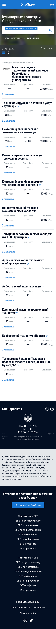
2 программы (8, 120)
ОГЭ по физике (28, 585)
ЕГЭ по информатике (28, 539)
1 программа (8, 94)
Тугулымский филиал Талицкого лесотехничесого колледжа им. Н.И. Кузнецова (26, 362)
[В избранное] (32, 79)
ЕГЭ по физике (28, 544)
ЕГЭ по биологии (28, 534)
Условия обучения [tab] (13, 38)
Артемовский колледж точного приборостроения (23, 261)
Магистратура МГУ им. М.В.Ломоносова (28, 429)
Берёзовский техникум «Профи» (23, 336)
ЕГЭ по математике (28, 525)
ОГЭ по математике (28, 567)
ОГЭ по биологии (28, 576)
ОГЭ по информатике (28, 581)
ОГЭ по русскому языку (28, 562)
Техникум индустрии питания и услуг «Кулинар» (27, 104)
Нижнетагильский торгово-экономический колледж (20, 209)
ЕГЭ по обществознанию (28, 530)
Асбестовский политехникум (21, 286)
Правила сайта (28, 613)
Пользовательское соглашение (28, 607)
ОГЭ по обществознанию (28, 571)
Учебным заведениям (27, 602)
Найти (51, 30)
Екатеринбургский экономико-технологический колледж (22, 183)
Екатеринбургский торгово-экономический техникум (20, 130)
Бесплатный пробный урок (28, 505)
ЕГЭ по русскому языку (28, 521)
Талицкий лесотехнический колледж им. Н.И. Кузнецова (27, 235)
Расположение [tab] (33, 38)
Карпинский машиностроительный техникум (25, 311)
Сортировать (46, 48)
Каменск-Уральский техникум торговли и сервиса (22, 157)
